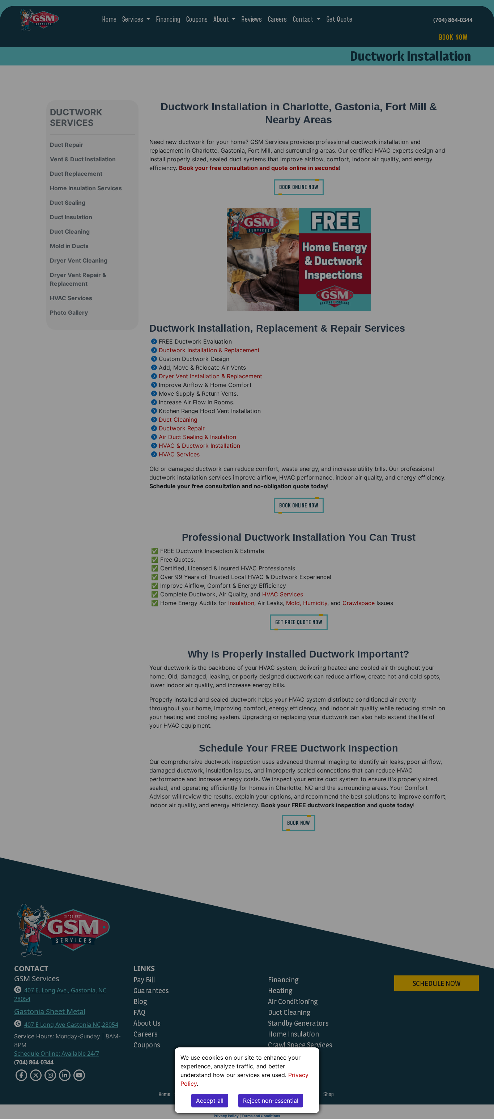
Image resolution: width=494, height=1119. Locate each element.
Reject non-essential (270, 1100)
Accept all (209, 1100)
